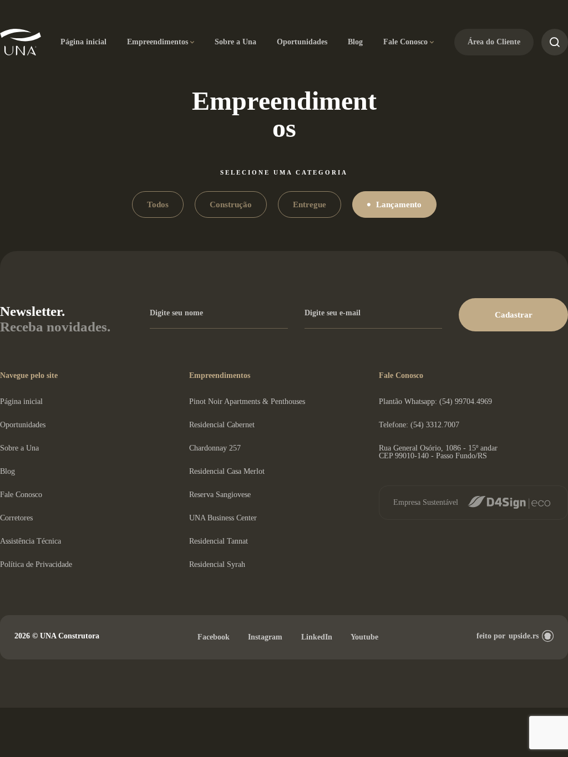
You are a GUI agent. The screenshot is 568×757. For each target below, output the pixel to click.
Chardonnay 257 (215, 448)
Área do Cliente (494, 42)
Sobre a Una (235, 42)
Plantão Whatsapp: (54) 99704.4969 (435, 401)
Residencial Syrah (217, 564)
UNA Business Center (223, 518)
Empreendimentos (157, 42)
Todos (158, 204)
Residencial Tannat (218, 541)
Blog (355, 42)
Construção (231, 204)
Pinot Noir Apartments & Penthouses (247, 401)
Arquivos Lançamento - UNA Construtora (21, 42)
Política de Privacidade (36, 564)
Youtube (364, 637)
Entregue (309, 204)
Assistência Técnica (30, 541)
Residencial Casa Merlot (227, 471)
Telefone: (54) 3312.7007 (419, 425)
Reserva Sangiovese (220, 494)
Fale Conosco (405, 42)
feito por (507, 636)
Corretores (16, 518)
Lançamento (399, 204)
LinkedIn (316, 637)
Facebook (213, 637)
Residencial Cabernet (222, 425)
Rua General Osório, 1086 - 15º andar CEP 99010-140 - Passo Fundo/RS (438, 452)
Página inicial (83, 42)
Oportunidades (302, 42)
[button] (513, 314)
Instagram (265, 637)
